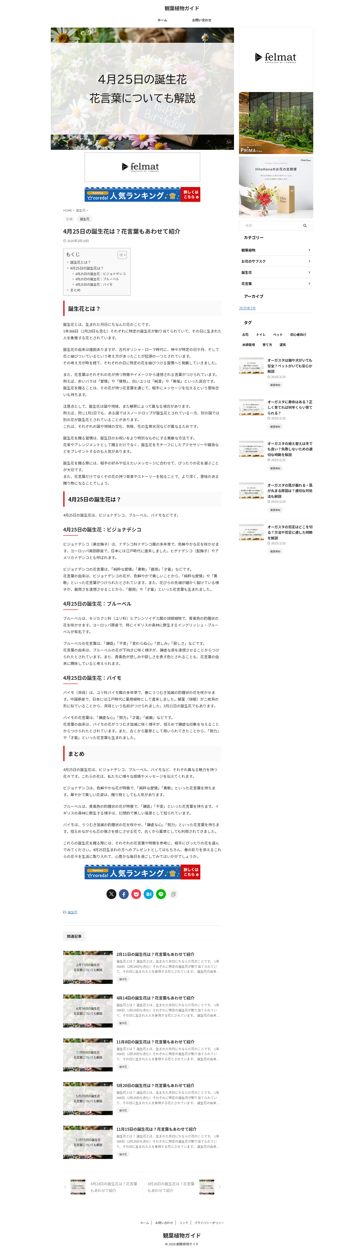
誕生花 (72, 912)
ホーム (162, 20)
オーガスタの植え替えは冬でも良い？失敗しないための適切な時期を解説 (289, 449)
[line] (161, 894)
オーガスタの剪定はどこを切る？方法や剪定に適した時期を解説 (289, 532)
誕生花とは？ (80, 262)
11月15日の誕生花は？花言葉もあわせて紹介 (156, 1129)
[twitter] (111, 894)
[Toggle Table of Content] (120, 255)
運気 (283, 344)
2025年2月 (247, 308)
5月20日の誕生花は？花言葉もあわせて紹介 (155, 1085)
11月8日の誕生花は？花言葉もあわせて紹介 (155, 1042)
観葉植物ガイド (182, 8)
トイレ (261, 334)
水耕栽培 (248, 344)
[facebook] (124, 894)
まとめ (75, 289)
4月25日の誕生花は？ (87, 268)
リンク (183, 1222)
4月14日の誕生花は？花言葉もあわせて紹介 (155, 998)
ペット (278, 334)
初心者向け (298, 334)
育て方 (267, 344)
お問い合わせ (201, 20)
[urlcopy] (173, 894)
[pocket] (136, 894)
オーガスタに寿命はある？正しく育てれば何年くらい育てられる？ (289, 407)
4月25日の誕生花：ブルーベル (97, 279)
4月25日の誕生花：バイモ (94, 284)
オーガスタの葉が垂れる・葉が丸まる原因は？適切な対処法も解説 (289, 490)
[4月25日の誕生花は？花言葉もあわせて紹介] (149, 894)
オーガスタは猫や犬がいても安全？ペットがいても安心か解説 (289, 365)
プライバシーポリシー (209, 1222)
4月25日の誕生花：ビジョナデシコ (100, 273)
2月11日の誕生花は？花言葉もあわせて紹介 (155, 954)
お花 (245, 334)
